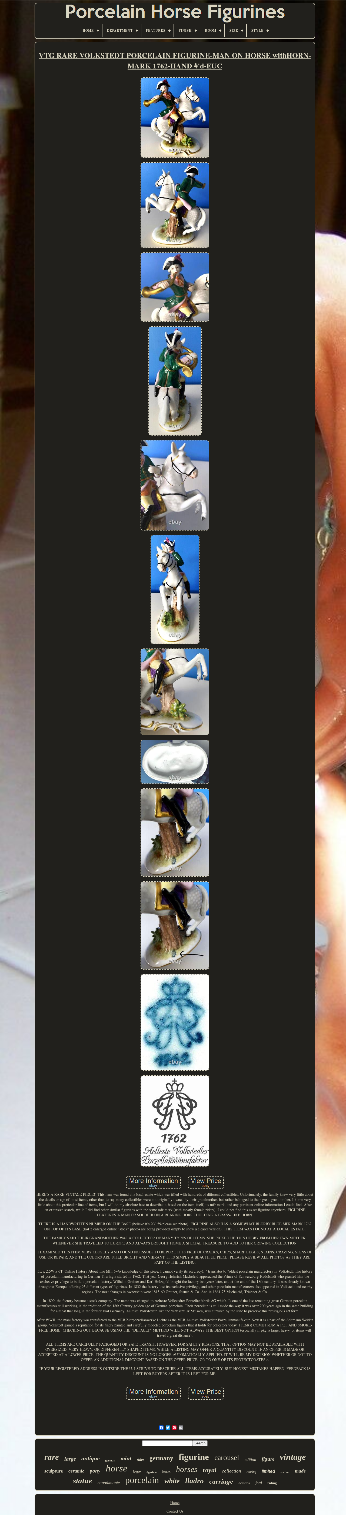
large (70, 1459)
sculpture (53, 1471)
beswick (244, 1483)
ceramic (76, 1471)
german (110, 1460)
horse (116, 1468)
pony (95, 1471)
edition (250, 1459)
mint (126, 1458)
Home (174, 1502)
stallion (285, 1472)
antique (90, 1458)
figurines (152, 1472)
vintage (293, 1457)
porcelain (142, 1480)
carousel (226, 1457)
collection (231, 1471)
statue (82, 1480)
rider (140, 1460)
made (300, 1471)
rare (51, 1457)
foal (258, 1483)
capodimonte (109, 1482)
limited (268, 1471)
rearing (251, 1472)
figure (268, 1459)
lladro (194, 1481)
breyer (137, 1472)
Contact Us (175, 1511)
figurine (194, 1457)
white (172, 1481)
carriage (221, 1481)
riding (272, 1483)
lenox (166, 1472)
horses (186, 1469)
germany (161, 1458)
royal (210, 1470)
